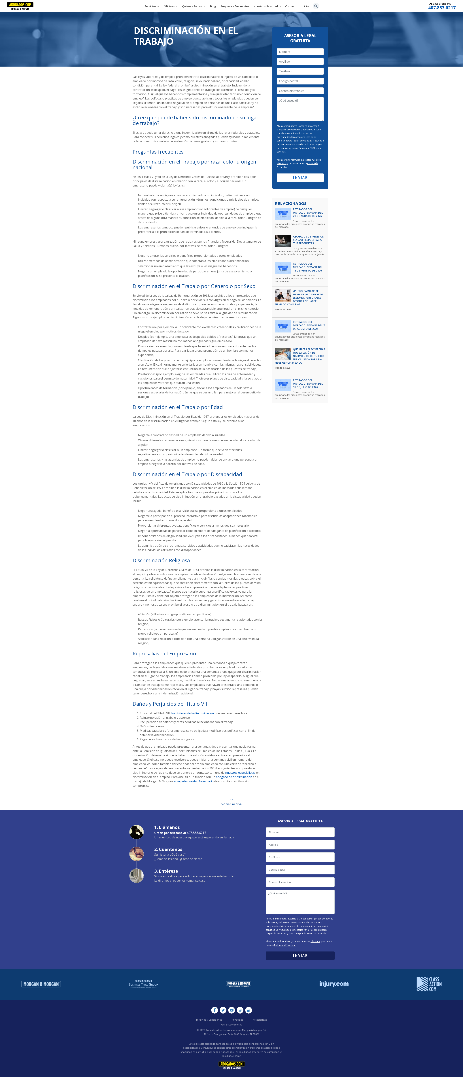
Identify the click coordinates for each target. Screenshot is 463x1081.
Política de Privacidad (285, 945)
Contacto (291, 6)
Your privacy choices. (231, 1024)
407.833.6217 (442, 8)
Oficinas (169, 6)
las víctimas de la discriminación (192, 713)
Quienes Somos (192, 6)
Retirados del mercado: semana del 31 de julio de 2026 (308, 384)
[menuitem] (152, 6)
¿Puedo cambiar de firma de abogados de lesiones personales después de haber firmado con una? (299, 297)
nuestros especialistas (240, 773)
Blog (213, 6)
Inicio (305, 6)
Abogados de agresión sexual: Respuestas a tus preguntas (308, 240)
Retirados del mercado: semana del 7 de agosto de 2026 (309, 325)
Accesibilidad (260, 1019)
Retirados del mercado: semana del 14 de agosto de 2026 (308, 267)
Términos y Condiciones (209, 1019)
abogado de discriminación (234, 777)
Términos (281, 163)
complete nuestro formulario (194, 781)
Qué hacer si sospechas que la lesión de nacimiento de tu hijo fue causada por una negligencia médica (300, 356)
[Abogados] (20, 6)
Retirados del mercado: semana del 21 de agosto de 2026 (308, 213)
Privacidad (237, 1019)
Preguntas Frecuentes (234, 6)
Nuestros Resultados (267, 6)
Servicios (150, 6)
